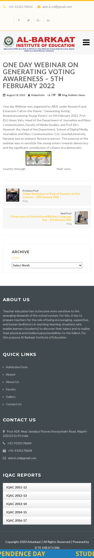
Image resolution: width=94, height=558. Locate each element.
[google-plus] (38, 20)
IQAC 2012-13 (16, 495)
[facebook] (19, 20)
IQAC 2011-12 (16, 487)
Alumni (10, 374)
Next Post (40, 216)
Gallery (11, 396)
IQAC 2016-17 (16, 520)
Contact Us (14, 404)
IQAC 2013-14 (16, 504)
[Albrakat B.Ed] (39, 53)
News (81, 95)
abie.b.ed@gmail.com (57, 7)
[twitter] (28, 20)
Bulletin (72, 95)
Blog (64, 95)
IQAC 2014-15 (16, 512)
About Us (12, 382)
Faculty (11, 389)
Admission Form (17, 367)
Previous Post (51, 194)
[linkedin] (48, 20)
